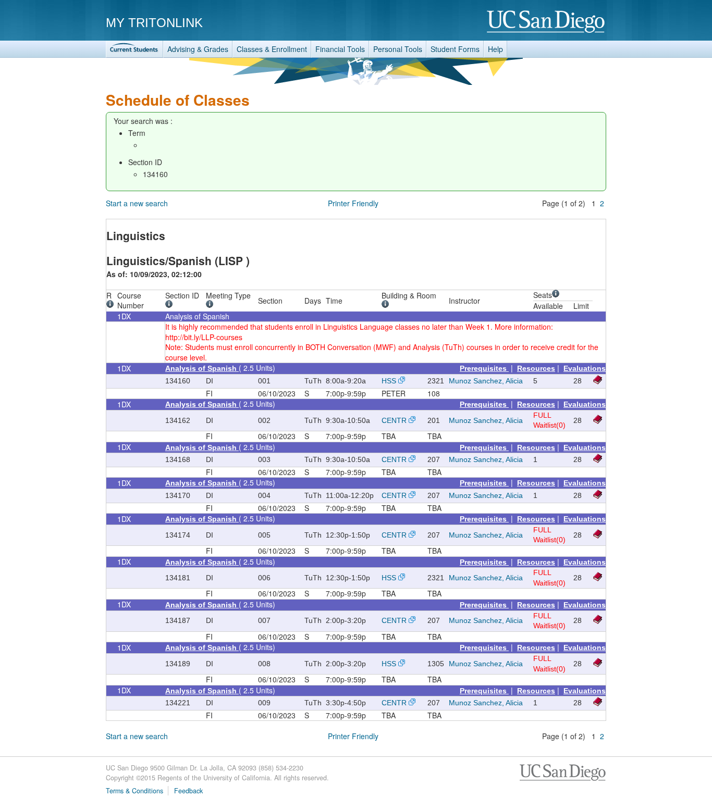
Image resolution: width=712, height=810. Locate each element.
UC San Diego (546, 22)
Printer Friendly (353, 203)
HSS (389, 381)
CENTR (394, 420)
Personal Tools (397, 49)
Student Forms (455, 49)
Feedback (188, 790)
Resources (536, 368)
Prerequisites (484, 368)
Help (495, 49)
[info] (111, 305)
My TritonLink (154, 23)
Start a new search (137, 203)
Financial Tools (340, 49)
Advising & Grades (197, 49)
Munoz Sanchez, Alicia (486, 381)
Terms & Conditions (134, 790)
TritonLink (134, 49)
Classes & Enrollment (272, 49)
